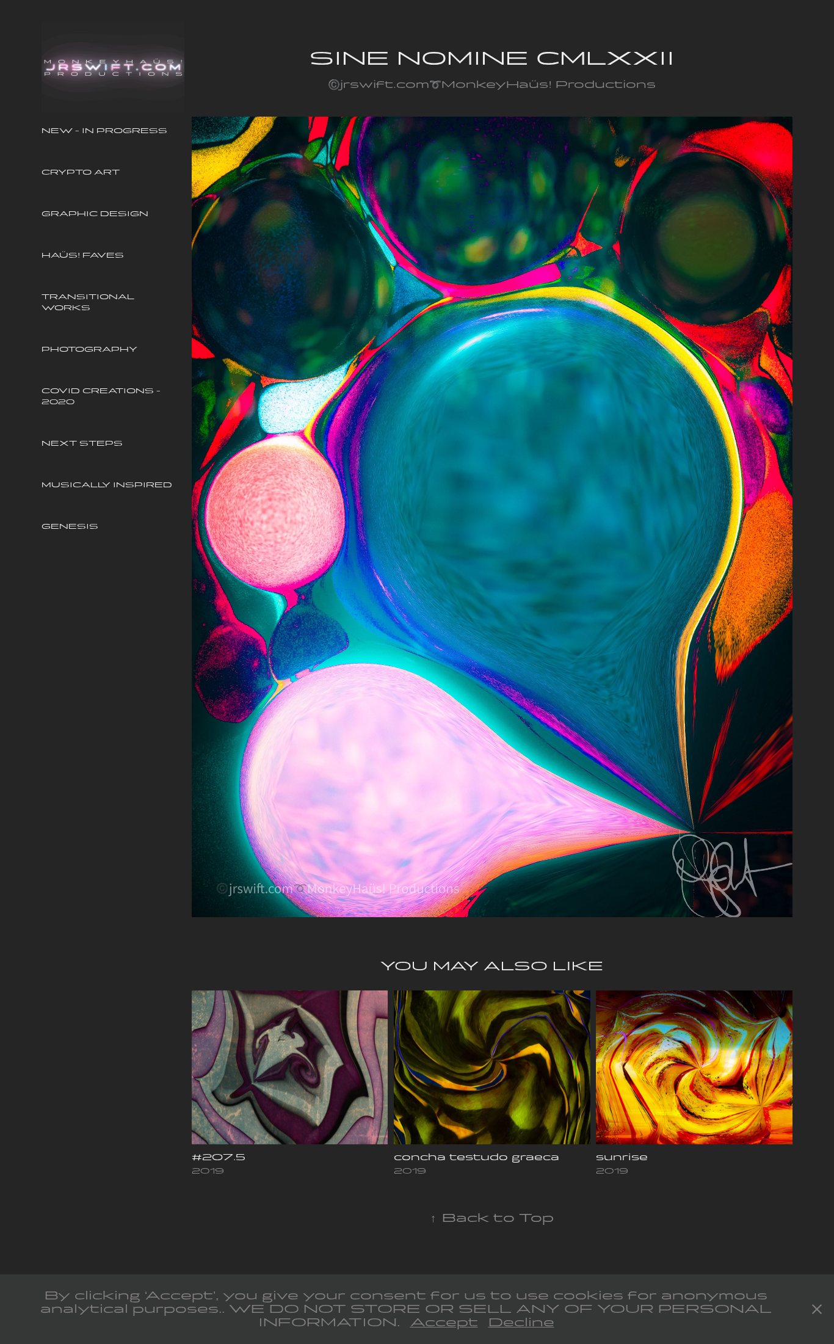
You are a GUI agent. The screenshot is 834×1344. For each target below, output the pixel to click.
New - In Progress (104, 130)
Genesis (70, 526)
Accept (444, 1322)
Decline (521, 1322)
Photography (89, 349)
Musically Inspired (107, 485)
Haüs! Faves (83, 255)
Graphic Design (95, 213)
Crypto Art (81, 172)
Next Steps (82, 443)
